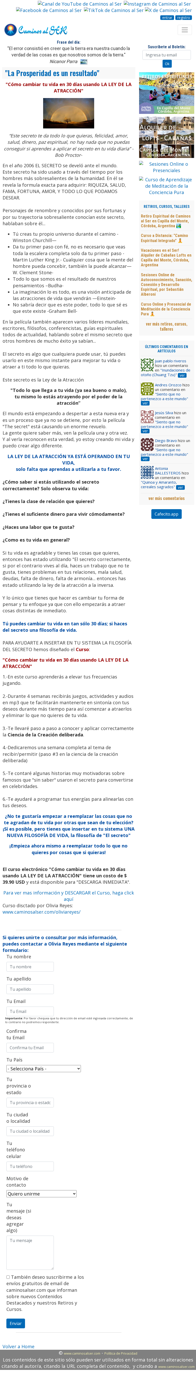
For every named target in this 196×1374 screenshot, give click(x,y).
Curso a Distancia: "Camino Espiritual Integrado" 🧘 (164, 238)
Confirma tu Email (16, 1034)
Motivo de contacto (17, 1181)
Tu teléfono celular (15, 1149)
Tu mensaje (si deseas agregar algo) (18, 1217)
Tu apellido (18, 979)
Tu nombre (18, 956)
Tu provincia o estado (18, 1085)
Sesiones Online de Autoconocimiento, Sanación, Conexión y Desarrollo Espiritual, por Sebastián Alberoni (166, 284)
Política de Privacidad (120, 1353)
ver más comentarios (167, 498)
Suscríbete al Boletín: (167, 46)
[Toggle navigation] (185, 30)
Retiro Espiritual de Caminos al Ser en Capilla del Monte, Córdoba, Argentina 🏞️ (166, 221)
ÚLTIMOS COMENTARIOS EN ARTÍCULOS (166, 349)
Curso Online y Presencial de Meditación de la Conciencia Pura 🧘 (166, 309)
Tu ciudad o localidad (18, 1118)
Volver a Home (18, 1346)
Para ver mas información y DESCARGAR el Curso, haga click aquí (68, 896)
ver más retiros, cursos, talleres (166, 326)
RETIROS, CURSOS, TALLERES (167, 207)
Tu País (14, 1060)
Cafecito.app (166, 514)
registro (183, 17)
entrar (167, 17)
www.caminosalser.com (82, 1353)
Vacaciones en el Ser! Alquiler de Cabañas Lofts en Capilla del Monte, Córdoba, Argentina (166, 258)
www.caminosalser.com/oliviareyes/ (42, 912)
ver (182, 375)
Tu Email (16, 1001)
